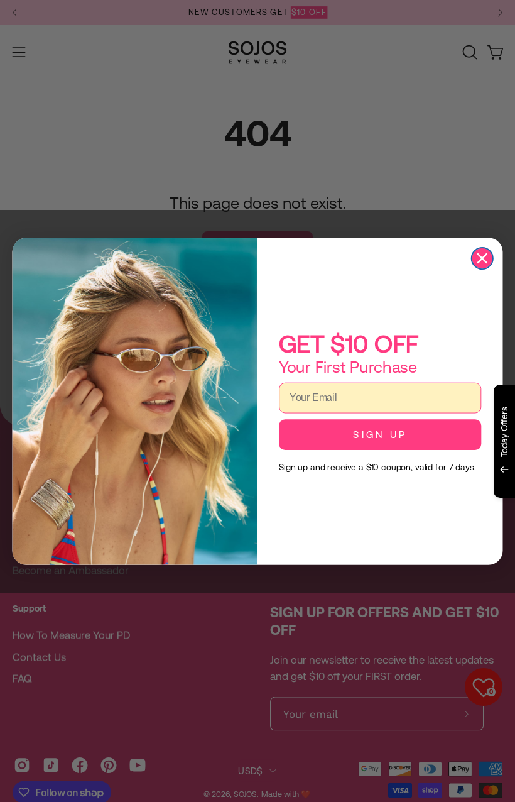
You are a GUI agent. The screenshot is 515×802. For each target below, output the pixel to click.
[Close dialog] (482, 257)
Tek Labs (393, 512)
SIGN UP (380, 435)
